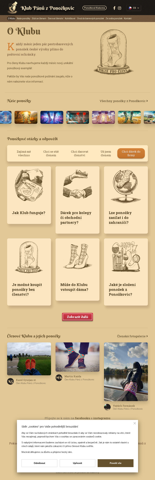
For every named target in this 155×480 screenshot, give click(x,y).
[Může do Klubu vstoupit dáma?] (77, 257)
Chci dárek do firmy (131, 153)
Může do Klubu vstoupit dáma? (74, 287)
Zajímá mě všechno (24, 153)
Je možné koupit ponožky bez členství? (27, 289)
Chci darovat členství (79, 153)
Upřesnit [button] (77, 463)
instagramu (101, 418)
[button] (135, 423)
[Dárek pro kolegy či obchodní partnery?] (77, 185)
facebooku (82, 418)
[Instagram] (119, 8)
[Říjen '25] (26, 117)
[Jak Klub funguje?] (29, 185)
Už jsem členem (106, 153)
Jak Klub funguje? (28, 212)
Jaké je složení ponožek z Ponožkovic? (122, 289)
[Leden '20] (129, 117)
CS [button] (134, 8)
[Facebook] (114, 8)
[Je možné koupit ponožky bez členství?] (29, 257)
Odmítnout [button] (39, 463)
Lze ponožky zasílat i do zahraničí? (120, 217)
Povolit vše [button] (115, 463)
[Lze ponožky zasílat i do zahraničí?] (126, 185)
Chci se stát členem (51, 153)
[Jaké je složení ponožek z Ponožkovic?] (126, 257)
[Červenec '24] (51, 117)
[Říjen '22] (103, 117)
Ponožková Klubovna (94, 8)
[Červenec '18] (77, 117)
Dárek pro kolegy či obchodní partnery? (75, 217)
